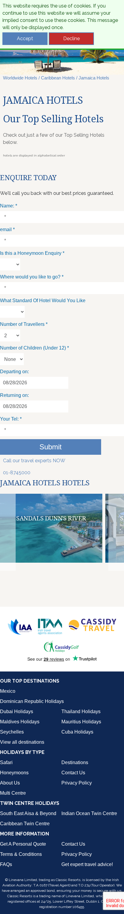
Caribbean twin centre (25, 823)
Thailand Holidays (81, 711)
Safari (6, 762)
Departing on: (14, 371)
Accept (25, 38)
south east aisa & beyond (28, 813)
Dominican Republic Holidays (32, 701)
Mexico (7, 691)
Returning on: (14, 395)
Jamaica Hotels (94, 77)
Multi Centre (13, 793)
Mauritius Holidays (81, 721)
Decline (71, 38)
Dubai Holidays (16, 711)
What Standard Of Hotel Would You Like (42, 300)
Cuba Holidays (77, 731)
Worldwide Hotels (20, 77)
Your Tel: (11, 418)
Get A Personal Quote (23, 844)
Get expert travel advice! (87, 864)
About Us (10, 782)
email (7, 229)
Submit (50, 447)
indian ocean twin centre (89, 813)
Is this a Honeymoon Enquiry (32, 253)
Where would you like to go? (32, 276)
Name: (8, 205)
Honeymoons (14, 772)
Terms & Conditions (21, 854)
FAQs (6, 864)
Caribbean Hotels (58, 77)
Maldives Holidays (19, 721)
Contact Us (73, 772)
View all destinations (22, 742)
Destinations (74, 762)
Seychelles (12, 731)
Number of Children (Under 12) (34, 347)
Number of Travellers (24, 324)
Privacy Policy (76, 782)
